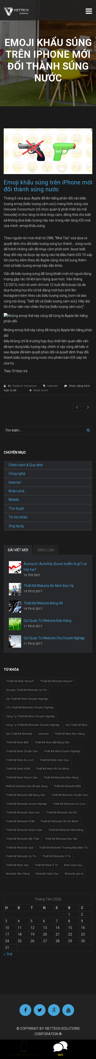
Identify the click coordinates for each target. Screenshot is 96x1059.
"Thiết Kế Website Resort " (56, 681)
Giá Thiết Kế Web (76, 725)
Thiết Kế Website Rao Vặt (61, 838)
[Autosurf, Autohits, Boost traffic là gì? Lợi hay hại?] (15, 567)
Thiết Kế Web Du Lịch (20, 760)
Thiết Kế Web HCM (18, 768)
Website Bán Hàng (18, 873)
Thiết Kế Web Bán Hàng (69, 733)
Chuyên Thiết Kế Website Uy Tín (26, 690)
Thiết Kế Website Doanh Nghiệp (26, 803)
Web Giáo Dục (73, 865)
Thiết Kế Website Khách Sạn (24, 830)
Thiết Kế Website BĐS (67, 786)
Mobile (14, 500)
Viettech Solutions (24, 386)
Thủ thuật (16, 508)
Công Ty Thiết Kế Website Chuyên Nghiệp (33, 725)
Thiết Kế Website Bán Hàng (61, 777)
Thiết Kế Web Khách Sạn (22, 777)
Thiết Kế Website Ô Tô (56, 856)
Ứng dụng (16, 526)
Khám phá (16, 491)
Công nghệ (17, 474)
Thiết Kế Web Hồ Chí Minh (52, 768)
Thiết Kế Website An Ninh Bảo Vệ (49, 586)
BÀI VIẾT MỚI (18, 550)
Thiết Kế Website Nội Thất (22, 838)
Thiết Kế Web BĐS (17, 742)
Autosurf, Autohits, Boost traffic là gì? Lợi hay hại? (55, 566)
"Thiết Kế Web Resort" (20, 681)
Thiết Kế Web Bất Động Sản (52, 742)
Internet (52, 386)
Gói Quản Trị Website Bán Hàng (47, 621)
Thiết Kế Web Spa (17, 865)
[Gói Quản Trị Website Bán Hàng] (15, 624)
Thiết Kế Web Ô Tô (46, 865)
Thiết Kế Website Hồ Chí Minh (59, 821)
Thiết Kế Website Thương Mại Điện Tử (63, 847)
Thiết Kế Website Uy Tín (21, 856)
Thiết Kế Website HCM (20, 821)
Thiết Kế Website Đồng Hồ (43, 603)
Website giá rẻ (74, 873)
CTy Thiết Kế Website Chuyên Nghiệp (30, 707)
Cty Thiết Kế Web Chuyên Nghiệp (27, 699)
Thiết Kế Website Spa (19, 847)
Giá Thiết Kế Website (19, 733)
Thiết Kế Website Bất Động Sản (25, 795)
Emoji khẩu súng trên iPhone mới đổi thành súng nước (48, 186)
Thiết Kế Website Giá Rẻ (61, 812)
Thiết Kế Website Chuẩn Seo (69, 795)
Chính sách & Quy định (26, 465)
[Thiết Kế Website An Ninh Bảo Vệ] (15, 589)
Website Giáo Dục (47, 873)
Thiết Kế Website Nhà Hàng (65, 830)
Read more (40, 390)
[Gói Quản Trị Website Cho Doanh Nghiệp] (15, 641)
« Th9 (8, 954)
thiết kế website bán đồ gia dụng (27, 786)
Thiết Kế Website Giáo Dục (23, 812)
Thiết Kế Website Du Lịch (69, 803)
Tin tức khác (18, 517)
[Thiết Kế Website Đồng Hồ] (15, 606)
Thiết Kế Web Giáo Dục (54, 760)
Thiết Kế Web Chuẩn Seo (22, 751)
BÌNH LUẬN (46, 550)
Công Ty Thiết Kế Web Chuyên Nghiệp (30, 716)
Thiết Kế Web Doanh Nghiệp (62, 751)
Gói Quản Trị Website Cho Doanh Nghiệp (54, 638)
